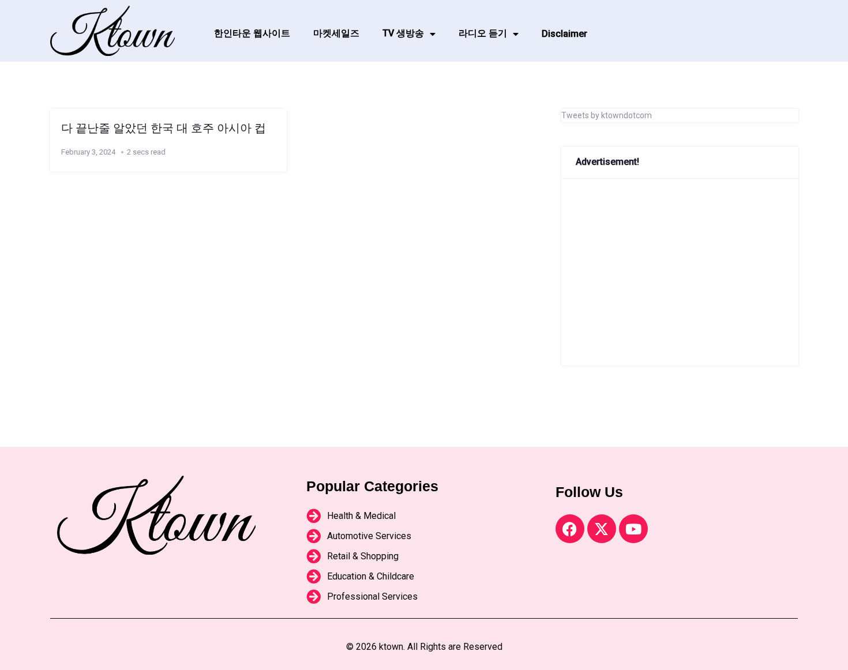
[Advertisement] (680, 272)
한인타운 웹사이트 (252, 33)
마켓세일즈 (336, 33)
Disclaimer (564, 33)
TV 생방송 (403, 33)
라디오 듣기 (483, 33)
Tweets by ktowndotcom (606, 115)
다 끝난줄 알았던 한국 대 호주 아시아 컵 (163, 128)
